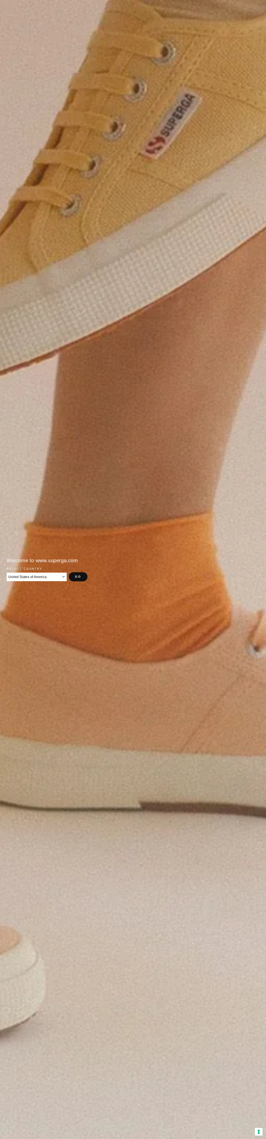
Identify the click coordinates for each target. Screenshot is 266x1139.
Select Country (24, 568)
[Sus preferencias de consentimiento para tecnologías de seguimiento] (259, 1132)
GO (78, 576)
